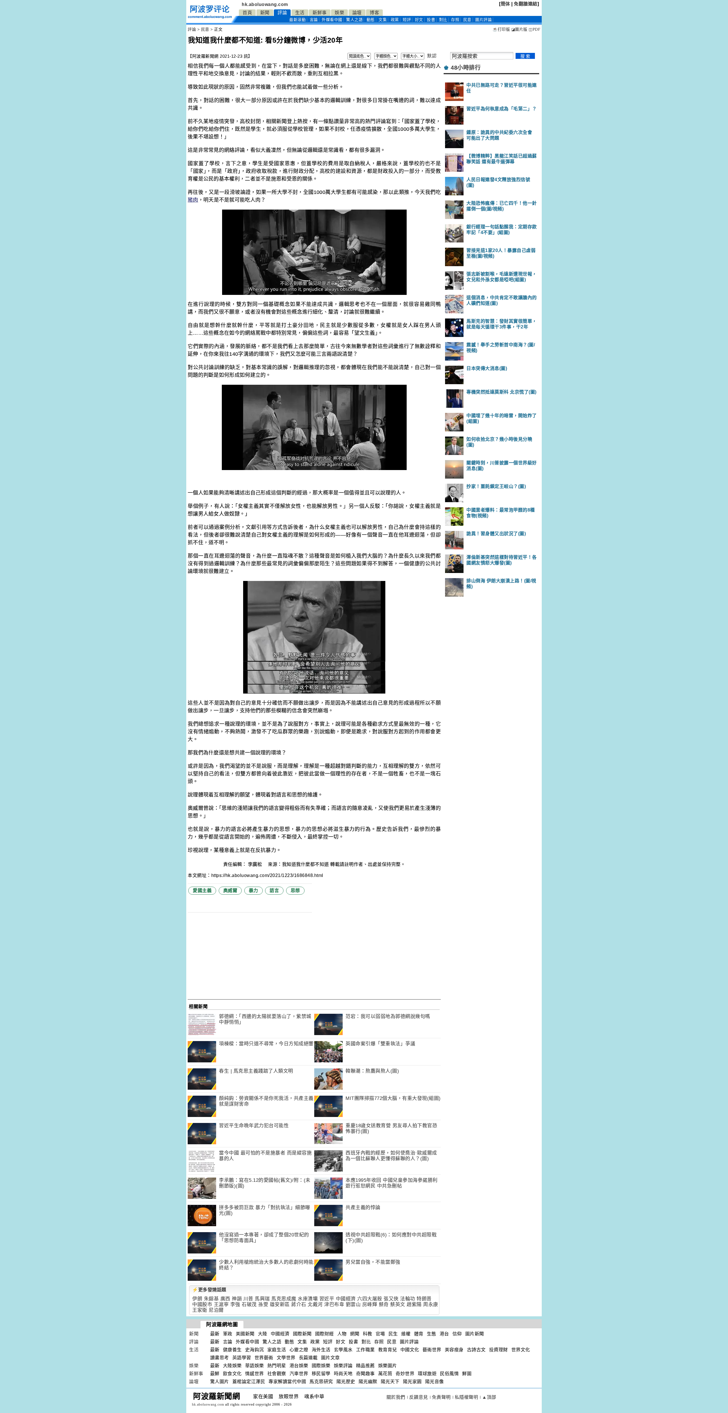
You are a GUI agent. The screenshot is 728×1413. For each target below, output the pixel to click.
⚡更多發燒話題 (209, 1289)
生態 (431, 1333)
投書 (431, 20)
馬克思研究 (321, 1381)
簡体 (505, 3)
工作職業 (365, 1349)
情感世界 (254, 1373)
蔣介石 (298, 1304)
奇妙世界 (405, 1373)
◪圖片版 (519, 29)
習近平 (326, 1299)
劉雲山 (353, 1304)
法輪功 (407, 1299)
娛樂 (339, 12)
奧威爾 (230, 890)
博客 (374, 12)
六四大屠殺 (369, 1299)
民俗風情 (449, 1373)
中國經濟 (346, 1299)
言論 (314, 20)
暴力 (253, 890)
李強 (235, 1304)
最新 (297, 20)
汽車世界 (298, 1373)
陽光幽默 (368, 1381)
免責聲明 (441, 1397)
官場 (380, 1333)
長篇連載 (308, 1357)
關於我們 (395, 1397)
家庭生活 (276, 1349)
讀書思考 (219, 1357)
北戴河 (315, 1304)
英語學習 (241, 1357)
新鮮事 (320, 12)
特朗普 (424, 1299)
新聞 (265, 12)
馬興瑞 (262, 1299)
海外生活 (321, 1349)
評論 (282, 12)
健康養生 (232, 1349)
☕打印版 (501, 29)
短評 (407, 20)
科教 (367, 1333)
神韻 (237, 1299)
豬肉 (193, 200)
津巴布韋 (334, 1304)
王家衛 (199, 1310)
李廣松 (255, 864)
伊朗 (197, 1299)
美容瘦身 (454, 1349)
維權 (406, 1333)
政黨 (395, 20)
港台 (444, 1333)
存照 (455, 20)
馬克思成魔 (283, 1299)
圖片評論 (409, 1341)
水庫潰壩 (308, 1299)
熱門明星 (276, 1365)
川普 (248, 1299)
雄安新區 (280, 1304)
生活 (300, 12)
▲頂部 (489, 1397)
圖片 (483, 20)
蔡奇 (384, 1304)
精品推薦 (365, 1365)
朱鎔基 (211, 1299)
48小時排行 (466, 68)
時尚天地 (343, 1373)
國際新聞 (302, 1333)
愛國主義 (202, 890)
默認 (432, 55)
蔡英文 (397, 1304)
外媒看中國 (332, 20)
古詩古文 (476, 1349)
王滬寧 (221, 1304)
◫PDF (534, 29)
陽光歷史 (345, 1381)
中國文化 (409, 1349)
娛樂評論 (343, 1365)
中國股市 (202, 1304)
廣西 (225, 1299)
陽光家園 (412, 1381)
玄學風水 (343, 1349)
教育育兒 (387, 1349)
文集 (383, 20)
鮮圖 (466, 1373)
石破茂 (249, 1304)
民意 (467, 20)
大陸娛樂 (232, 1365)
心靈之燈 (298, 1349)
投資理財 (498, 1349)
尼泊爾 (216, 1310)
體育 (418, 1333)
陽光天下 (390, 1381)
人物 (342, 1333)
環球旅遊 (427, 1373)
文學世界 (286, 1357)
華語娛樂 (254, 1365)
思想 (295, 890)
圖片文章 (330, 1357)
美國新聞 (245, 1333)
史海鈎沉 (254, 1349)
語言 (274, 890)
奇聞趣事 (365, 1373)
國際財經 (324, 1333)
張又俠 (391, 1299)
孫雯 (263, 1304)
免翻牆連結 (525, 3)
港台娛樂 (298, 1365)
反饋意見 (418, 1397)
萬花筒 (385, 1373)
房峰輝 (369, 1304)
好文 (419, 20)
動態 (371, 20)
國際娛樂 (321, 1365)
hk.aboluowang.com (265, 4)
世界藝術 (264, 1357)
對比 (443, 20)
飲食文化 (232, 1373)
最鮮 (215, 1373)
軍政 (227, 1333)
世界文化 (520, 1349)
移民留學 (321, 1373)
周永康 (430, 1304)
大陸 (262, 1333)
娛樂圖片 (387, 1365)
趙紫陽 (414, 1304)
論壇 (357, 12)
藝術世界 (432, 1349)
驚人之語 (354, 20)
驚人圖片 (219, 1381)
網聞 (354, 1333)
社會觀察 (276, 1373)
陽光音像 (434, 1381)
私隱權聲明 (466, 1397)
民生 (393, 1333)
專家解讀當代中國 (287, 1381)
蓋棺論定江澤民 (248, 1381)
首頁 (247, 12)
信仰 (457, 1333)
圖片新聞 (474, 1333)
